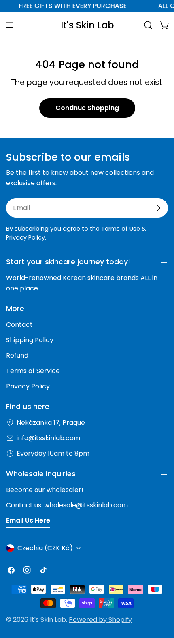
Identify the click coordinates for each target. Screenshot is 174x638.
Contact (19, 324)
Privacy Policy (28, 386)
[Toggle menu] (9, 25)
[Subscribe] (158, 207)
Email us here (28, 520)
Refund (17, 355)
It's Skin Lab (87, 25)
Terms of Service (33, 370)
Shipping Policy (29, 340)
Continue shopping (87, 107)
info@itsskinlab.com (48, 438)
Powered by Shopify (100, 619)
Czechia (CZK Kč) (45, 548)
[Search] (148, 25)
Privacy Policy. (26, 237)
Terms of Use (120, 229)
